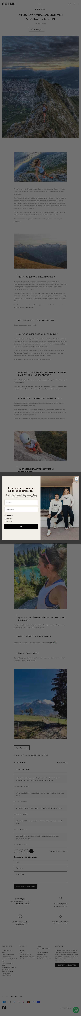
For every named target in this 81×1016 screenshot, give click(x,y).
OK (21, 526)
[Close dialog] (76, 478)
